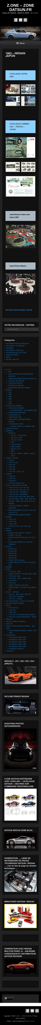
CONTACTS (10, 651)
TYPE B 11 (12, 583)
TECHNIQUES (10, 635)
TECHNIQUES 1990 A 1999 (17, 644)
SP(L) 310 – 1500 (16, 437)
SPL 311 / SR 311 (16, 440)
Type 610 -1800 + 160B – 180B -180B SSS (22, 499)
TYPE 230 (11, 467)
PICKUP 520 (12, 555)
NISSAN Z (9, 619)
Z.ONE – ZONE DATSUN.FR (20, 7)
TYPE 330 (11, 469)
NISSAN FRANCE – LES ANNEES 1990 (24, 410)
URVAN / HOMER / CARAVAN (15, 621)
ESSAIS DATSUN (11, 428)
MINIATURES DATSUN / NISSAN (19, 388)
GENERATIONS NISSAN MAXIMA (19, 515)
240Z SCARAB (15, 447)
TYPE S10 (11, 610)
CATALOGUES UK (14, 415)
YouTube (20, 20)
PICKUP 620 (12, 558)
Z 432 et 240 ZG (16, 444)
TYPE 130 (11, 465)
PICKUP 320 (12, 553)
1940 (9, 394)
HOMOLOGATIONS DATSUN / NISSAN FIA (22, 378)
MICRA (8, 528)
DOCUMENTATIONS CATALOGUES (17, 343)
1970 (9, 401)
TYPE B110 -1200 (14, 576)
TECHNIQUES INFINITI (16, 649)
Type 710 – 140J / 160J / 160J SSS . (20, 594)
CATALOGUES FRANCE (16, 408)
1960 (9, 399)
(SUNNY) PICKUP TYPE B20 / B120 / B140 (22, 574)
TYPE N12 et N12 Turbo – (16, 483)
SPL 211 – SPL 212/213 (18, 435)
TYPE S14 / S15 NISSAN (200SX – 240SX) (22, 617)
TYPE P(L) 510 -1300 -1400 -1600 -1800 (21, 496)
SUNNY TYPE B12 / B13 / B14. (18, 585)
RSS (25, 20)
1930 (9, 392)
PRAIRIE (9, 567)
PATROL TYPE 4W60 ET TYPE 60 (19, 533)
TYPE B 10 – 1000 (14, 571)
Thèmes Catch (29, 1021)
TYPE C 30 (12, 519)
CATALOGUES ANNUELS (14, 406)
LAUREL (8, 517)
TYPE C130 (12, 521)
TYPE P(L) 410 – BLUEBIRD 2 (18, 494)
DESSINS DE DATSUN (15, 385)
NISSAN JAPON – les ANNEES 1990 (23, 426)
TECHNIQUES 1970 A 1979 (17, 639)
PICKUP (8, 546)
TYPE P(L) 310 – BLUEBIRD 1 (18, 492)
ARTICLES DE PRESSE (16, 381)
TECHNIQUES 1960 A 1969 (17, 637)
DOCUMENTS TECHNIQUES (15, 346)
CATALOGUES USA (14, 417)
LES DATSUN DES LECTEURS (16, 352)
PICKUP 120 (12, 549)
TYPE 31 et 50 (13, 462)
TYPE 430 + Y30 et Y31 (16, 471)
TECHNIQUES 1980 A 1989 (17, 642)
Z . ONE (8, 372)
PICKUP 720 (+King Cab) (16, 560)
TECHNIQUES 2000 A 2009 (17, 646)
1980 (9, 403)
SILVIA (8, 605)
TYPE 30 (11, 460)
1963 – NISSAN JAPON (15, 54)
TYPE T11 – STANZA (15, 599)
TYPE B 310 (12, 580)
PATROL (8, 531)
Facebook (16, 20)
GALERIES (9, 348)
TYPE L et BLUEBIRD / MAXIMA (16, 485)
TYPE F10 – (12, 478)
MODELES (9, 431)
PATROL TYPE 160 (14, 535)
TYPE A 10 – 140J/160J (16, 596)
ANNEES (9, 390)
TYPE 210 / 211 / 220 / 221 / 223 (18, 490)
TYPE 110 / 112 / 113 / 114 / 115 (18, 487)
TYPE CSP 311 (13, 608)
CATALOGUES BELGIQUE (17, 412)
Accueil (8, 369)
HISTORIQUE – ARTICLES (14, 350)
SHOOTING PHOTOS (15, 383)
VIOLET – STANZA (12, 592)
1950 (9, 397)
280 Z (13, 451)
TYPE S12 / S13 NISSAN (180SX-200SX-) (22, 614)
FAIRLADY (11, 433)
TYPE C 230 (12, 524)
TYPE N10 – (12, 481)
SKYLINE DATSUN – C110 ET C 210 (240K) (20, 601)
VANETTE (9, 624)
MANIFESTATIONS (12, 355)
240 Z (13, 442)
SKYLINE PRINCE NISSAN (15, 603)
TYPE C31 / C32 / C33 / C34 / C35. (19, 526)
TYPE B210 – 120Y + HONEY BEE (19, 578)
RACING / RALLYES (12, 359)
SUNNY (8, 569)
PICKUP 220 (12, 551)
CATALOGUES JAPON (15, 424)
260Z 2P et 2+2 (16, 449)
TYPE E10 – (12, 476)
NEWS (8, 357)
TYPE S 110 (12, 612)
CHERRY (9, 474)
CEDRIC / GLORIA (12, 458)
